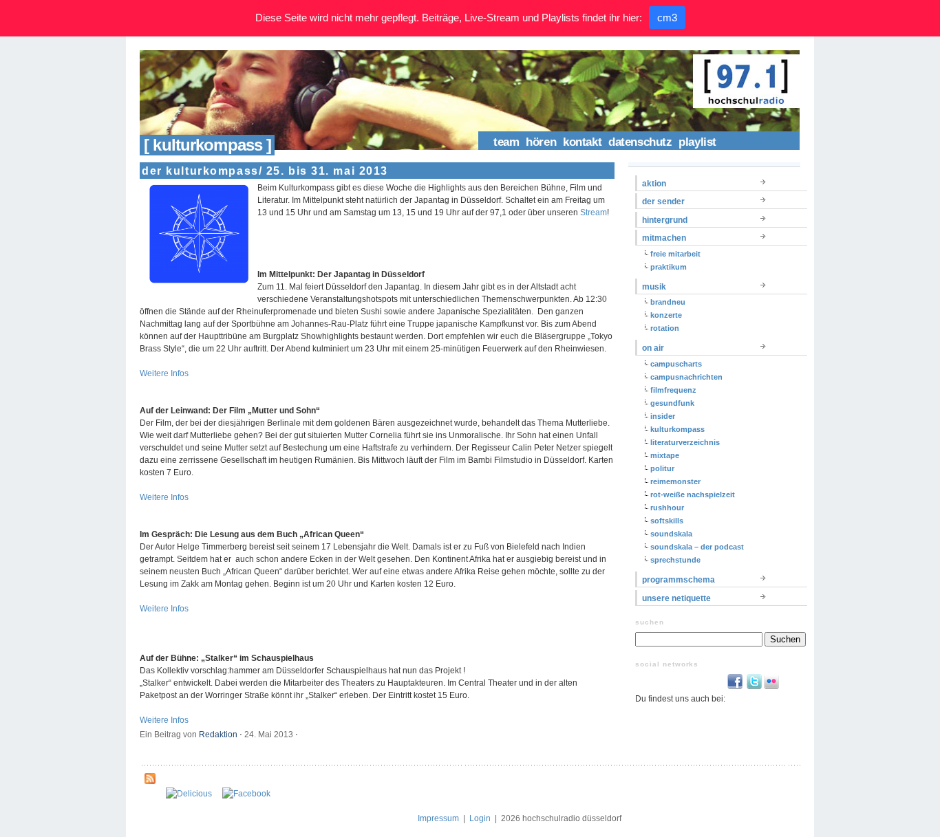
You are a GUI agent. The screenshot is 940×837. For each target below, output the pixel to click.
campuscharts (676, 364)
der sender (663, 201)
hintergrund (664, 220)
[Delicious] (189, 793)
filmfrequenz (673, 390)
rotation (664, 328)
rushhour (667, 507)
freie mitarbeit (675, 254)
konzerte (666, 315)
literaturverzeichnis (685, 442)
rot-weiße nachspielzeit (692, 494)
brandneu (667, 302)
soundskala (671, 534)
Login (480, 818)
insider (662, 416)
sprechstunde (675, 560)
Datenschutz (640, 142)
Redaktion (218, 734)
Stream (593, 212)
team (506, 142)
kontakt (582, 142)
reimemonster (675, 481)
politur (662, 468)
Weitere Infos (164, 373)
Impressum (438, 818)
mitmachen (664, 238)
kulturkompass (677, 429)
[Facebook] (246, 793)
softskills (666, 521)
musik (654, 287)
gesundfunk (672, 403)
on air (653, 348)
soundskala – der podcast (697, 547)
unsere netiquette (676, 598)
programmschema (678, 580)
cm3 (667, 17)
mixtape (664, 455)
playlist (697, 142)
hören (541, 142)
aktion (654, 183)
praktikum (668, 267)
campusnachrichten (686, 377)
